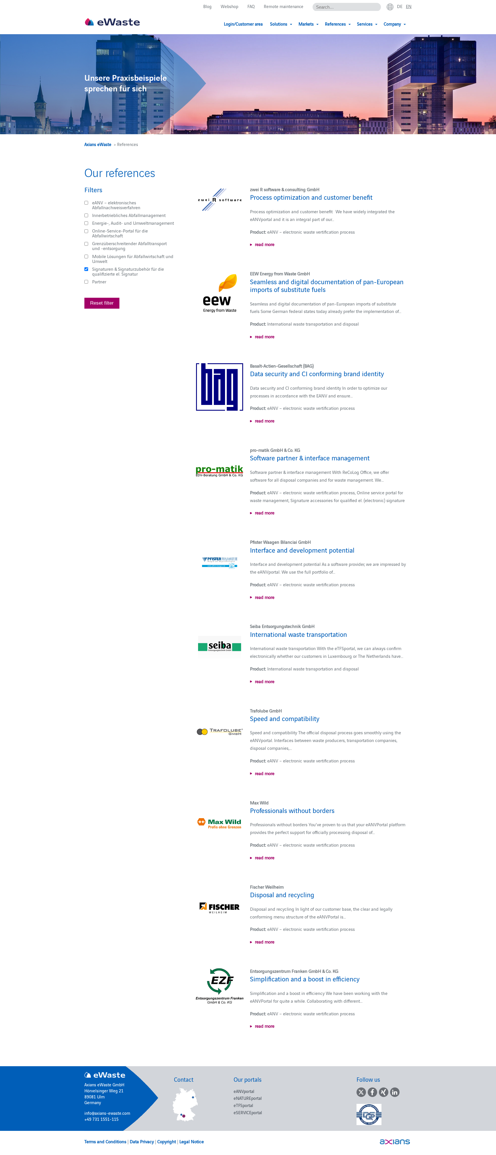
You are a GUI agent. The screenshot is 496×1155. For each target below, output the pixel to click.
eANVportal (244, 1091)
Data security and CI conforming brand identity (317, 373)
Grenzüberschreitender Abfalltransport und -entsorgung (129, 245)
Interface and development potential (302, 549)
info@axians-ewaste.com (107, 1113)
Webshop (229, 6)
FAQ (251, 6)
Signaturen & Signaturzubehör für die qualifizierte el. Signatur (128, 271)
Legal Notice (191, 1141)
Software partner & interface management (310, 457)
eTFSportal (243, 1105)
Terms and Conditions (105, 1141)
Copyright (166, 1141)
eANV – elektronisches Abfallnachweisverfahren (116, 204)
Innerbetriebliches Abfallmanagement (129, 215)
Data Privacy (142, 1141)
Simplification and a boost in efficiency (305, 978)
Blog (207, 6)
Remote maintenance (283, 6)
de (399, 6)
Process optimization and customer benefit (311, 196)
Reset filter (102, 303)
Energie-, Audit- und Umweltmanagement (133, 223)
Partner (99, 281)
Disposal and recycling (282, 894)
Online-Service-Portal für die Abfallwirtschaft (120, 233)
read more (264, 244)
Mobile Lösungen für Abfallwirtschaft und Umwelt (132, 258)
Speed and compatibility (284, 718)
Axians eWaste (97, 144)
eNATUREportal (248, 1098)
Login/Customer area (243, 24)
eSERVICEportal (248, 1112)
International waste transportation (298, 634)
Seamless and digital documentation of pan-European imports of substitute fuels (327, 285)
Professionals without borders (292, 810)
